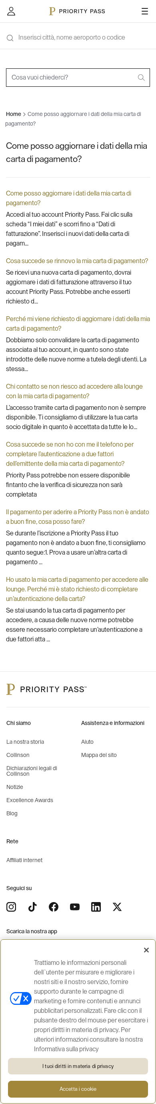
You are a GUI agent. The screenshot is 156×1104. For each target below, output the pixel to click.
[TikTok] (32, 907)
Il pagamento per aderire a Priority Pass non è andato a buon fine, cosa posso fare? (77, 517)
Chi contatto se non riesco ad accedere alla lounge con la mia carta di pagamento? (74, 391)
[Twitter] (117, 907)
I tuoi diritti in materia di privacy (78, 1066)
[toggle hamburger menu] (145, 11)
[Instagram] (11, 907)
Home (13, 114)
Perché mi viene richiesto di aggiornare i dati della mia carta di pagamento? (78, 324)
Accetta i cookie (78, 1089)
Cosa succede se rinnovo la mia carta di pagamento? (77, 261)
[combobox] (78, 77)
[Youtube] (75, 907)
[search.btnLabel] (142, 77)
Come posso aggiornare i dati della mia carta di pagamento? (68, 198)
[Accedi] (11, 11)
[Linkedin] (96, 907)
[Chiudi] (146, 950)
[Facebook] (53, 907)
